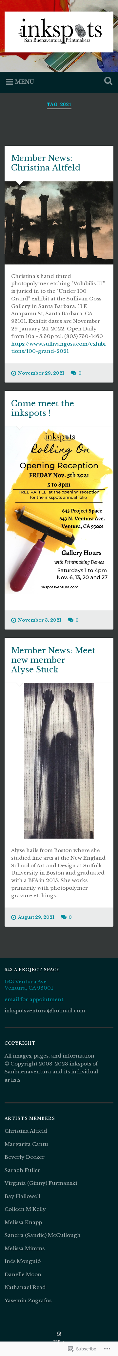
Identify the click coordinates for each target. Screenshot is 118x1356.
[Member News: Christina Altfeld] (59, 222)
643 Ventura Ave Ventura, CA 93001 (29, 984)
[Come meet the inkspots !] (59, 510)
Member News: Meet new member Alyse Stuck (53, 660)
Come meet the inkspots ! (42, 408)
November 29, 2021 (41, 373)
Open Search (107, 81)
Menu (24, 81)
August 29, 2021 (36, 917)
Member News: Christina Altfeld (45, 162)
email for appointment (34, 999)
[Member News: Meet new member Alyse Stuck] (59, 761)
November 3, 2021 (39, 620)
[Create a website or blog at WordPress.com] (59, 1334)
